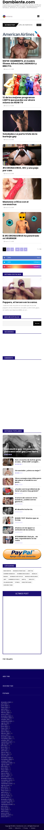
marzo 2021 (5, 752)
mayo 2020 (4, 770)
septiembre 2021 (6, 742)
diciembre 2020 (6, 758)
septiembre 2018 (6, 804)
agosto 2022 (5, 723)
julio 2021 (4, 745)
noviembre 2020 (6, 759)
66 (17, 249)
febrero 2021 (5, 754)
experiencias (28, 25)
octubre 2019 (5, 782)
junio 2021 (4, 747)
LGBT (5, 579)
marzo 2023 (5, 711)
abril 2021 (4, 751)
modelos (34, 573)
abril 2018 (4, 811)
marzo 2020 (5, 773)
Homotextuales (26, 582)
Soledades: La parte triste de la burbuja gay (20, 135)
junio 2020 (4, 768)
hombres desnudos (9, 573)
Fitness (17, 582)
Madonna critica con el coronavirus (16, 203)
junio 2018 (4, 808)
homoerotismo (8, 585)
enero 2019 (5, 797)
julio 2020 (4, 766)
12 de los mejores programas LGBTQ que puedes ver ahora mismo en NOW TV (19, 100)
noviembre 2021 (6, 738)
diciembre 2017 (6, 815)
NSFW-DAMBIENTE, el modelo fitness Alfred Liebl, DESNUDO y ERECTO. (20, 63)
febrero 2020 (5, 775)
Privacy (25, 828)
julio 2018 (4, 806)
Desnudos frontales (19, 571)
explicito (31, 579)
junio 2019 (4, 789)
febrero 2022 (5, 733)
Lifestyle (30, 571)
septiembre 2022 (6, 721)
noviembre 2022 (6, 718)
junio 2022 (4, 726)
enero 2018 (5, 813)
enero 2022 (5, 735)
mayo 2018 (4, 810)
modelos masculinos (31, 576)
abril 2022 (4, 730)
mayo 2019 (4, 790)
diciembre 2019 (6, 778)
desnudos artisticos (16, 576)
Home (10, 828)
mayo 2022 (4, 728)
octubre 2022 (5, 719)
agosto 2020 (5, 765)
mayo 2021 (4, 749)
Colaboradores (8, 582)
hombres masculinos (23, 573)
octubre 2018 (5, 803)
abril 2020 (4, 771)
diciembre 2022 (6, 716)
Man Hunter (7, 571)
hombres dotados (14, 579)
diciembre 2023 (6, 702)
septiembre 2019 (6, 784)
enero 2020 (5, 777)
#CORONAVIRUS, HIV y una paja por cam (20, 169)
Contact (33, 828)
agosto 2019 (5, 785)
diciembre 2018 (6, 799)
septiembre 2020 (6, 763)
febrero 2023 (5, 712)
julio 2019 (4, 787)
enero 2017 (5, 817)
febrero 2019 (5, 796)
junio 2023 (4, 706)
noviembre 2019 (6, 780)
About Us (18, 828)
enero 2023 (5, 714)
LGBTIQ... (24, 579)
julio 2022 (4, 725)
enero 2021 (5, 756)
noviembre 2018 (6, 801)
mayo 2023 (4, 707)
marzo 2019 (5, 794)
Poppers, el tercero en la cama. (20, 302)
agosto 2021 (5, 744)
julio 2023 (4, 704)
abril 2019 (4, 792)
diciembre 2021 (6, 737)
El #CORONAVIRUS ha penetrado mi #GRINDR (21, 237)
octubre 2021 (5, 740)
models (6, 576)
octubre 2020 (5, 761)
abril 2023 (4, 709)
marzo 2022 (5, 732)
